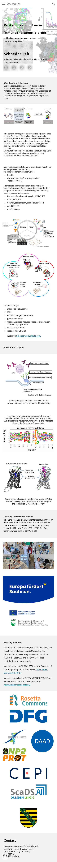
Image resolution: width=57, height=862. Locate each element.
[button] (3, 4)
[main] (28, 42)
